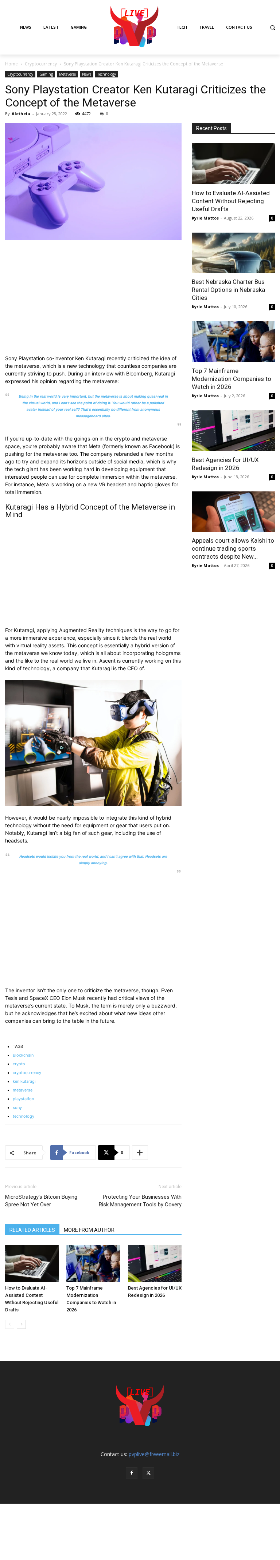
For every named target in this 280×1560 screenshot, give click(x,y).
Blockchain (23, 1055)
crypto (19, 1063)
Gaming (46, 74)
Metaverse (67, 74)
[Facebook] (131, 1473)
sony (17, 1107)
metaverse (22, 1090)
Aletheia (21, 113)
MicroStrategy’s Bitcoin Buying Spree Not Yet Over (41, 1201)
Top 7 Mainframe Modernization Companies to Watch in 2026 (231, 378)
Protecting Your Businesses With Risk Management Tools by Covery (140, 1201)
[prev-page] (9, 1324)
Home (11, 64)
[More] (140, 1152)
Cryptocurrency (41, 64)
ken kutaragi (24, 1081)
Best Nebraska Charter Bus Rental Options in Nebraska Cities (228, 289)
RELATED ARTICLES (32, 1230)
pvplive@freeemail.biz (154, 1454)
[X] (148, 1473)
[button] (272, 27)
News (86, 74)
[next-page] (21, 1324)
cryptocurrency (27, 1072)
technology (23, 1116)
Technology (106, 74)
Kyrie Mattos (205, 218)
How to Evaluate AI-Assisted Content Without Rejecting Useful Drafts (231, 201)
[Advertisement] (93, 300)
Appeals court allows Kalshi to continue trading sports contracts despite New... (233, 548)
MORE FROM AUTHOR (89, 1230)
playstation (23, 1098)
